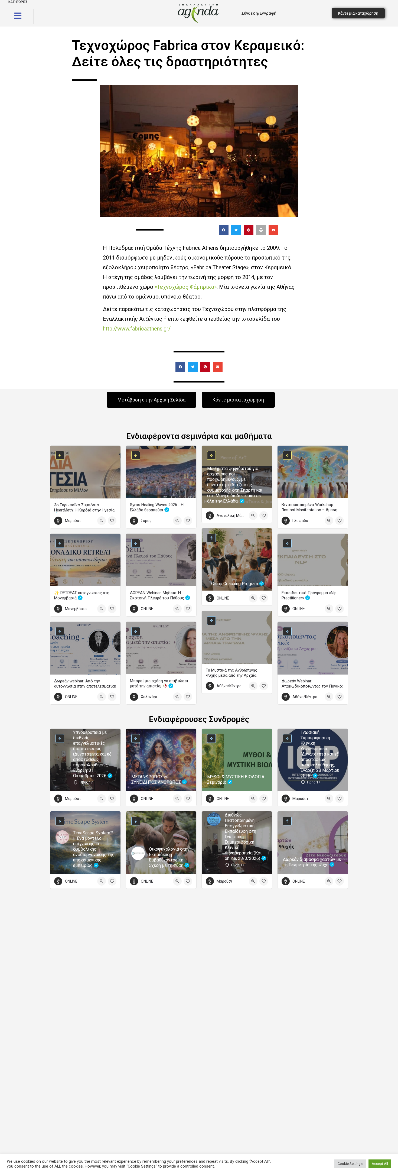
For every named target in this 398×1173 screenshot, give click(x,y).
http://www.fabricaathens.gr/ (137, 328)
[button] (224, 230)
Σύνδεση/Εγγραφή (259, 13)
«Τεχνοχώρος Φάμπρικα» (186, 287)
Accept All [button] (380, 1164)
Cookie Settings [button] (350, 1164)
